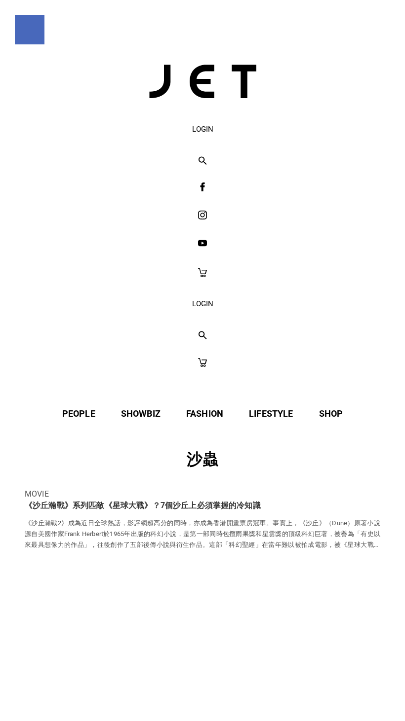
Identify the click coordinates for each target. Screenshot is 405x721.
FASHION (204, 413)
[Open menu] (29, 29)
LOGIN (202, 129)
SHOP (331, 413)
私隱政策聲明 (116, 692)
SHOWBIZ (141, 413)
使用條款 (182, 692)
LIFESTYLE (271, 413)
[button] (202, 161)
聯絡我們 (297, 692)
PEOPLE (78, 413)
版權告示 (239, 692)
